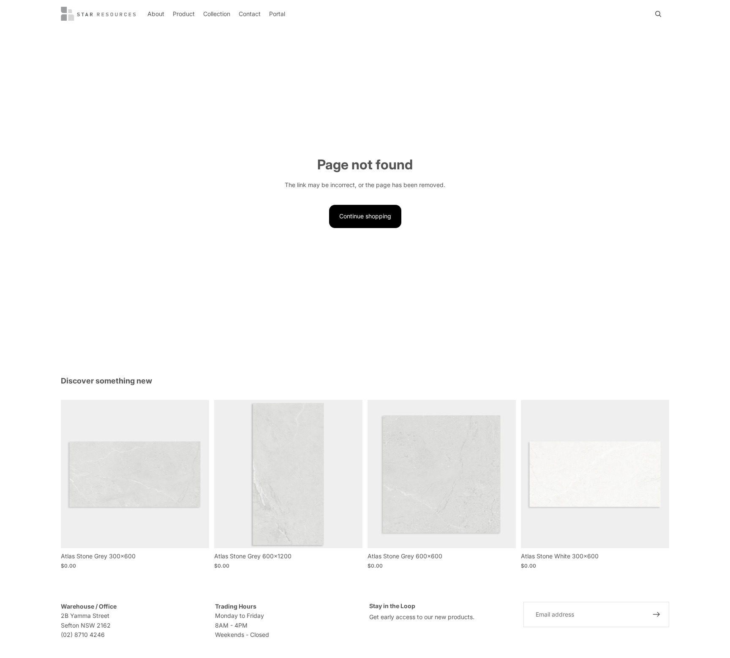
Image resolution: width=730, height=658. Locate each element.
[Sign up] (656, 614)
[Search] (658, 14)
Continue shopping (365, 216)
